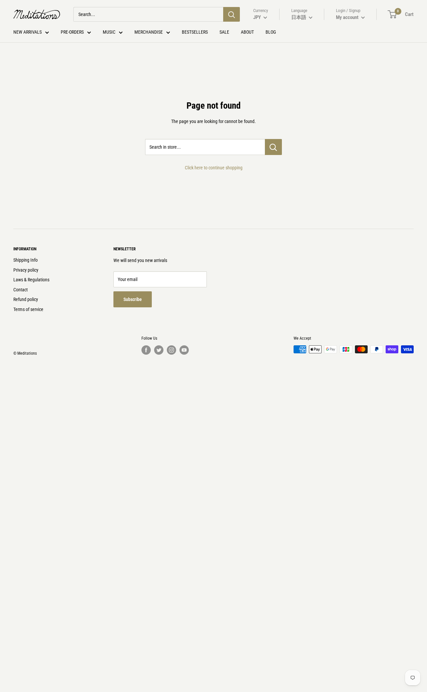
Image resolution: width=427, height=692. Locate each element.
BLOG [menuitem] (271, 32)
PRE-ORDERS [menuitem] (72, 32)
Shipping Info (25, 260)
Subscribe (132, 299)
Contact (20, 289)
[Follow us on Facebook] (146, 350)
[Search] (231, 14)
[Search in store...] (273, 147)
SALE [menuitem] (224, 32)
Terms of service (28, 309)
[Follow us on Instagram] (171, 350)
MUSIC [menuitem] (109, 32)
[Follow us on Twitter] (158, 350)
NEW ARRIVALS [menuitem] (27, 32)
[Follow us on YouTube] (184, 350)
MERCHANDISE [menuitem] (148, 32)
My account (348, 17)
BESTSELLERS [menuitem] (195, 32)
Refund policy (25, 299)
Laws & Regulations (31, 279)
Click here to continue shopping (214, 167)
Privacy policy (25, 270)
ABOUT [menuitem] (247, 32)
